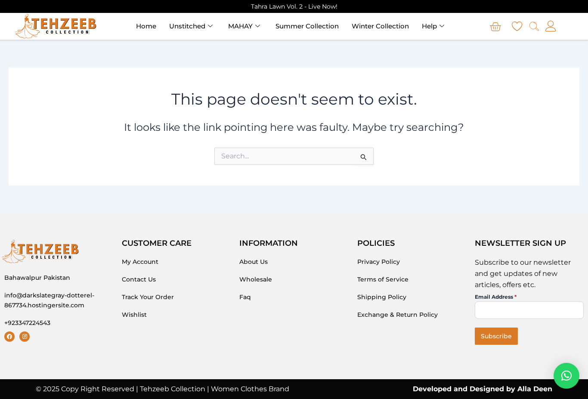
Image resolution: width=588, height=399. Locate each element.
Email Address (496, 297)
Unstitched (187, 26)
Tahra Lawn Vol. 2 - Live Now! (294, 6)
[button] (566, 376)
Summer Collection (307, 26)
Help (429, 26)
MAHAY (240, 26)
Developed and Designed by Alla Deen (482, 389)
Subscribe (496, 336)
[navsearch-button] (534, 27)
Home (146, 26)
